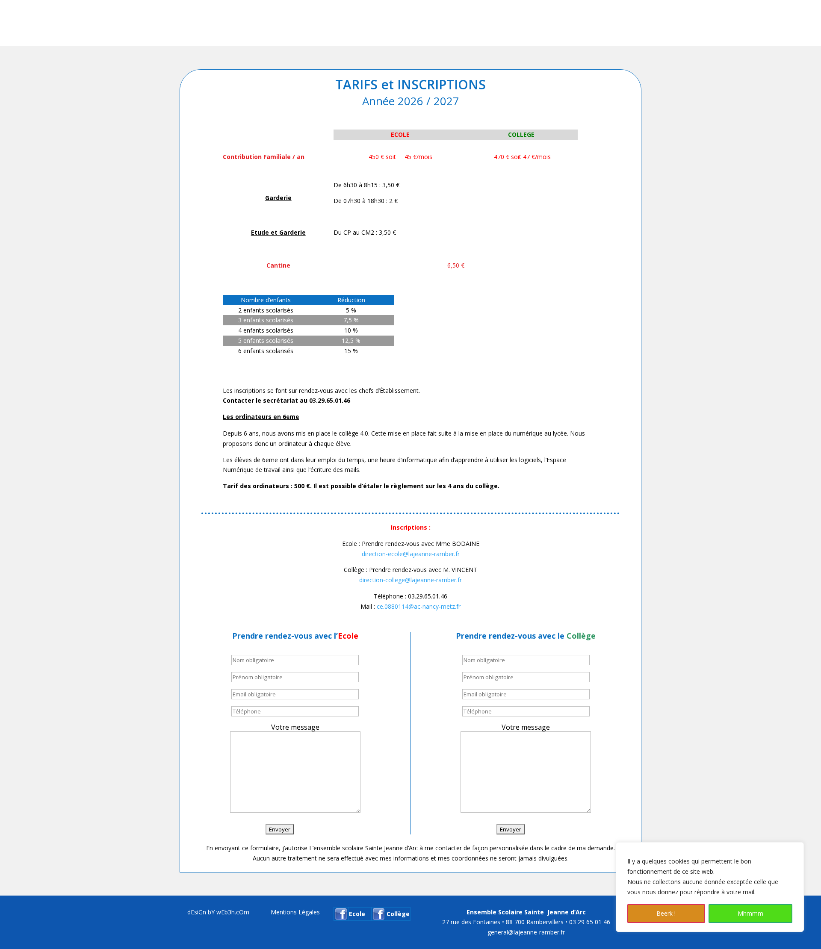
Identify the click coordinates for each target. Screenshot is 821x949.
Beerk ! (666, 913)
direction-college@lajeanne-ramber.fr (410, 580)
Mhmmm (750, 913)
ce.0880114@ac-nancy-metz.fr (419, 606)
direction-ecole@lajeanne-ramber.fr (411, 554)
